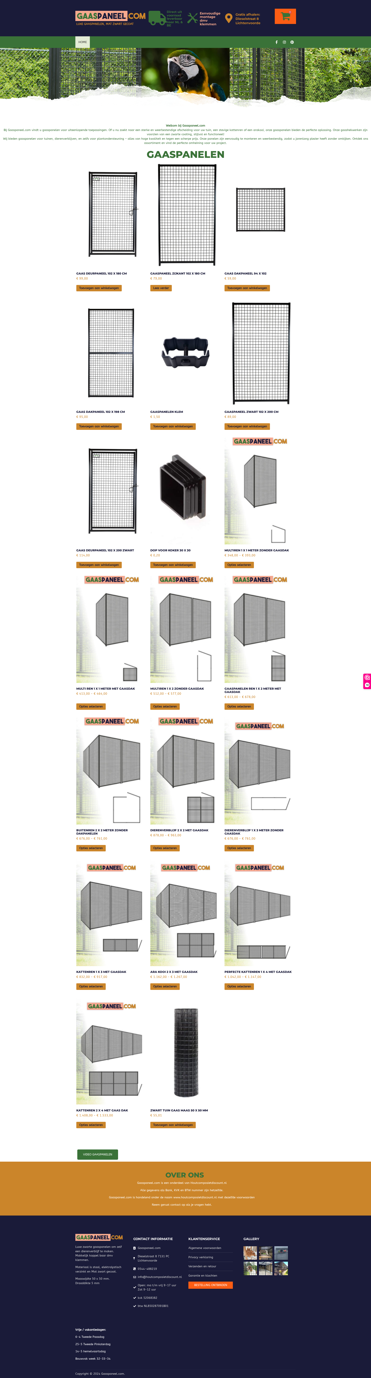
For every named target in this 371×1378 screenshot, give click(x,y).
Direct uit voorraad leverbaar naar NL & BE (175, 18)
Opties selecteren (239, 565)
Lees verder (161, 288)
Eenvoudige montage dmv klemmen (210, 18)
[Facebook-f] (276, 42)
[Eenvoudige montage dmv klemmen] (192, 18)
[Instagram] (284, 42)
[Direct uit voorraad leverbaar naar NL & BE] (157, 18)
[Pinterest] (292, 42)
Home (82, 42)
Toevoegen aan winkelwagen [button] (99, 288)
